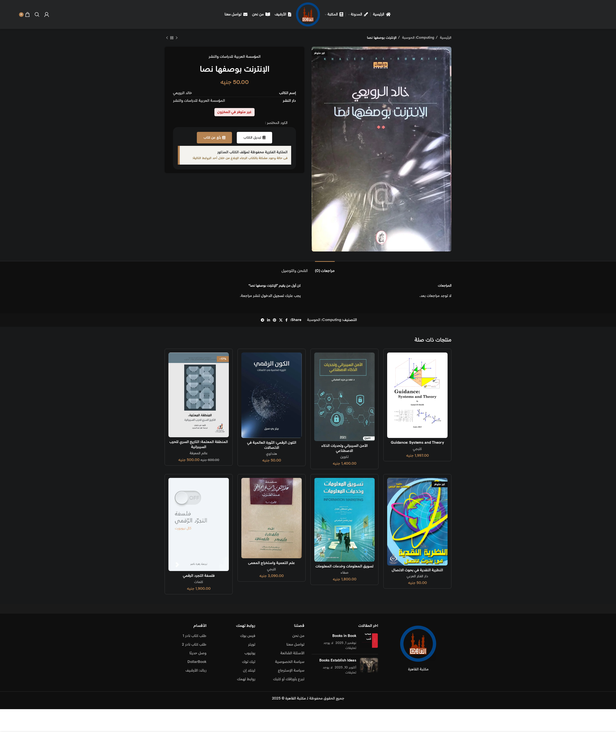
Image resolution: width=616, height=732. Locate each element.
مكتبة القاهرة (295, 698)
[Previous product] (176, 37)
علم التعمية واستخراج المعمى (271, 563)
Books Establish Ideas (337, 660)
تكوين (344, 457)
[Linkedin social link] (268, 320)
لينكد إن (249, 670)
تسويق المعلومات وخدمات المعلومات (344, 566)
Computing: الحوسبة (417, 38)
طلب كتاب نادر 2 (194, 644)
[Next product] (167, 37)
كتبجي (417, 449)
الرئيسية (445, 38)
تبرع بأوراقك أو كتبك (288, 679)
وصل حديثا (197, 653)
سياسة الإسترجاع (291, 670)
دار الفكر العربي (417, 576)
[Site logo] (308, 14)
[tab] (325, 268)
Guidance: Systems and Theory (417, 442)
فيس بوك (247, 636)
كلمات (198, 582)
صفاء (344, 573)
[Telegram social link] (262, 320)
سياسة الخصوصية (289, 662)
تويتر (251, 644)
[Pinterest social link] (274, 320)
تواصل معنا (295, 644)
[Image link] (418, 643)
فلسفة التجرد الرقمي (199, 575)
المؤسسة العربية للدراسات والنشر (235, 56)
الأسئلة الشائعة (292, 653)
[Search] (37, 14)
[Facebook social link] (286, 320)
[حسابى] (46, 14)
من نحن (298, 636)
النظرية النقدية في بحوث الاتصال (417, 570)
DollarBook (196, 662)
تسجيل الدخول (272, 296)
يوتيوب (249, 653)
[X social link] (281, 320)
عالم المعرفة (199, 453)
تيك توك (248, 662)
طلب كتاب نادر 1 (194, 636)
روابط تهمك (246, 679)
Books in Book (344, 636)
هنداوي (271, 454)
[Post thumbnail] (369, 641)
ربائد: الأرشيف (196, 670)
